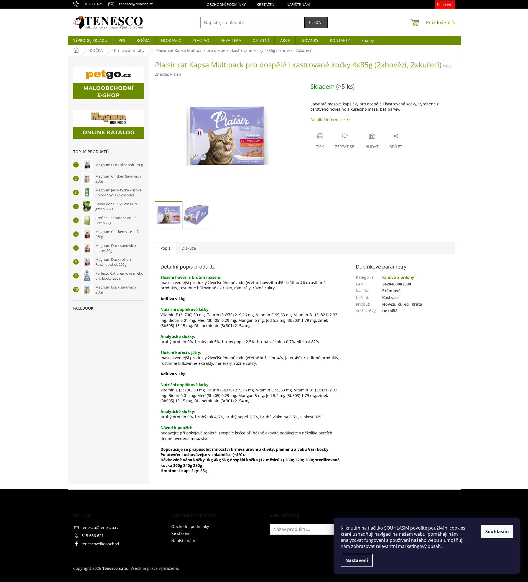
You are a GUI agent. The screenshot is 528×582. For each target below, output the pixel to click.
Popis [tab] (165, 248)
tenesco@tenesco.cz (100, 527)
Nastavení (356, 560)
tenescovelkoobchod (100, 543)
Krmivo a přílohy (398, 277)
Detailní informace (327, 119)
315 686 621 (92, 535)
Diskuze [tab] (189, 248)
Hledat (316, 22)
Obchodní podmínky (226, 4)
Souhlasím (497, 531)
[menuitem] (90, 40)
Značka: (168, 74)
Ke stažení (266, 4)
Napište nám (298, 4)
